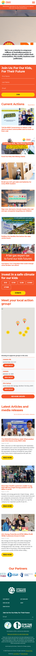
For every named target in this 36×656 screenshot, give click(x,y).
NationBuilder (24, 653)
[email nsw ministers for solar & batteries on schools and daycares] (18, 171)
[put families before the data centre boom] (18, 225)
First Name (6, 76)
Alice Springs (7, 383)
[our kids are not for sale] (18, 198)
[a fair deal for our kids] (18, 116)
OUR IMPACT (6, 599)
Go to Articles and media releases (24, 414)
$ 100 (13, 283)
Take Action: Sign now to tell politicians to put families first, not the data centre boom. (18, 7)
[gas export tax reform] (18, 252)
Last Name (5, 82)
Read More (31, 105)
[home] (5, 2)
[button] (17, 323)
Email (4, 88)
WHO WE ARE (6, 602)
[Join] (31, 617)
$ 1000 (30, 283)
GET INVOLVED (24, 599)
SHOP (21, 602)
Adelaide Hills (7, 359)
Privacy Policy (29, 650)
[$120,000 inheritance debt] (18, 427)
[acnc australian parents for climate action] (8, 625)
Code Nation (16, 653)
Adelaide (5, 371)
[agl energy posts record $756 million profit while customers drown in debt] (18, 522)
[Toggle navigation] (33, 2)
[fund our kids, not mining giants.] (18, 145)
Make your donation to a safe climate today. (18, 634)
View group (9, 365)
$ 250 (22, 283)
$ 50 (5, 283)
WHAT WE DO (6, 606)
